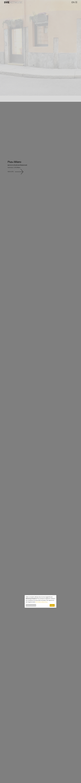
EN (73, 2)
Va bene (52, 605)
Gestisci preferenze (31, 605)
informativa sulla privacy (41, 602)
